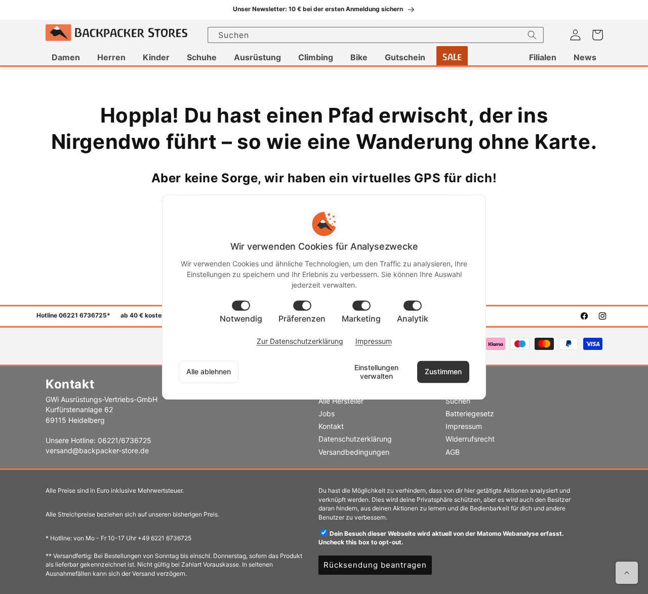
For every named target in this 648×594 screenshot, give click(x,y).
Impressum (464, 426)
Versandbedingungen (353, 452)
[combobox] (375, 35)
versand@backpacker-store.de (97, 450)
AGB (453, 452)
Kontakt (331, 426)
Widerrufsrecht (470, 438)
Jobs (326, 413)
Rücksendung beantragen (375, 565)
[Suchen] (532, 35)
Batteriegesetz (470, 413)
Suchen (458, 401)
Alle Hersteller (340, 401)
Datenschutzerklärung (355, 438)
